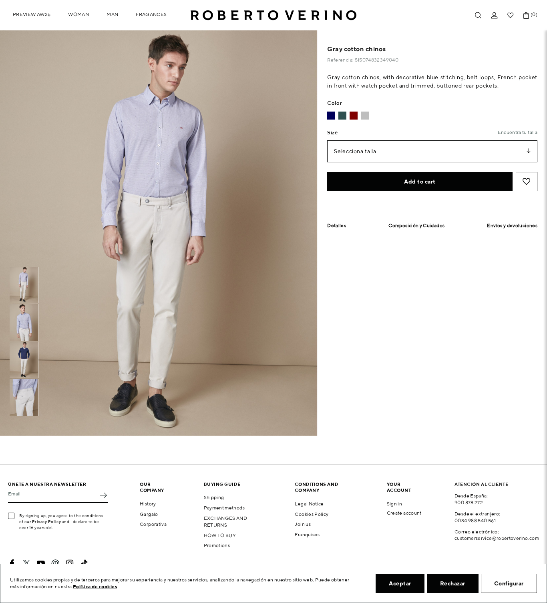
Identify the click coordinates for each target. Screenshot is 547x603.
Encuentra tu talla (517, 132)
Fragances (151, 14)
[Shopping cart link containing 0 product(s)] (526, 15)
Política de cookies (95, 586)
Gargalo (149, 514)
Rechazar (452, 583)
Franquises (307, 534)
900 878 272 (468, 502)
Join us (303, 524)
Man (112, 14)
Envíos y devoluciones (512, 225)
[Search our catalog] (478, 15)
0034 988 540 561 (475, 520)
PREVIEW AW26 (31, 14)
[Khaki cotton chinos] (342, 116)
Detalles (336, 225)
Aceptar (400, 583)
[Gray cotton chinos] (365, 116)
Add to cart (420, 181)
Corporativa (153, 524)
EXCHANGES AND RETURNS (225, 521)
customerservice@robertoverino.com (496, 538)
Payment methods (224, 508)
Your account (399, 487)
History (148, 504)
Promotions (217, 545)
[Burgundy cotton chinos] (354, 116)
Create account (404, 513)
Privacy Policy (46, 521)
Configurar (509, 583)
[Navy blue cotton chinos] (331, 116)
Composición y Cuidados (416, 225)
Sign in (394, 504)
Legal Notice (309, 504)
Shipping (214, 497)
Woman (78, 14)
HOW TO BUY (220, 535)
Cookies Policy (311, 514)
